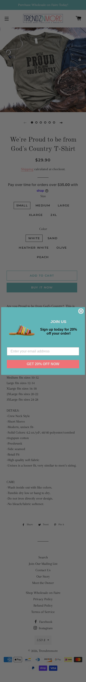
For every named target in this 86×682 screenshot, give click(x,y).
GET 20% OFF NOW (43, 364)
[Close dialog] (81, 311)
